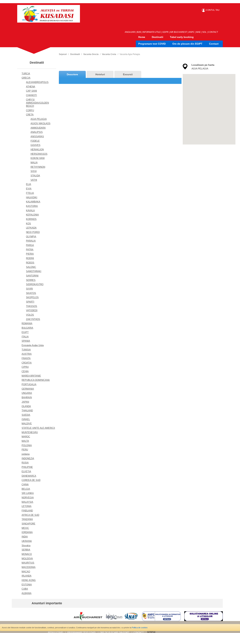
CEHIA (25, 371)
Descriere (72, 74)
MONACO (27, 554)
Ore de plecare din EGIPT (187, 43)
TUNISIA (26, 349)
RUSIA (25, 462)
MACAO (26, 571)
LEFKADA (31, 227)
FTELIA (30, 193)
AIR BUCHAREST (178, 32)
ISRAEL (26, 419)
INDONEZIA (28, 458)
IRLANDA (26, 575)
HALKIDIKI (31, 197)
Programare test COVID (152, 43)
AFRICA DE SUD (30, 515)
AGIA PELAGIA (39, 119)
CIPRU (25, 367)
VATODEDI (31, 310)
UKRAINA (27, 541)
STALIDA (35, 175)
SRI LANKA (28, 493)
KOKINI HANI (38, 158)
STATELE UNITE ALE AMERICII (38, 428)
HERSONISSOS (39, 154)
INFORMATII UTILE (151, 32)
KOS (28, 223)
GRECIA (26, 77)
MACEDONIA (28, 567)
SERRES (30, 280)
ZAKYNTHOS (33, 319)
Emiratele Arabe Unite (33, 345)
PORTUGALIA (29, 384)
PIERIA (30, 254)
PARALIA (31, 240)
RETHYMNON (38, 167)
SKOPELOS (32, 297)
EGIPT (25, 332)
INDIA (25, 536)
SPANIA (26, 341)
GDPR (165, 32)
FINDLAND (27, 510)
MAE (198, 32)
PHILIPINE (27, 467)
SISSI (34, 171)
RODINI (30, 258)
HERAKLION (37, 149)
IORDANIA (27, 532)
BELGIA (26, 489)
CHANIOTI (31, 95)
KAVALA (30, 210)
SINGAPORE (28, 523)
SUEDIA (26, 415)
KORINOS (31, 219)
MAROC (26, 436)
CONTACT (213, 32)
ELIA (28, 184)
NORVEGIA (28, 497)
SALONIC (31, 267)
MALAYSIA (27, 502)
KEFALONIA (32, 214)
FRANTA (26, 358)
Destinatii (157, 37)
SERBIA (26, 549)
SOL (204, 32)
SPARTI (30, 301)
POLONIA (27, 445)
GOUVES (35, 145)
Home (141, 37)
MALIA (34, 162)
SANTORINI (32, 275)
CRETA (30, 114)
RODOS (30, 262)
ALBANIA (26, 593)
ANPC (191, 32)
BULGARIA (27, 328)
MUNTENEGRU (30, 432)
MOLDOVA (27, 558)
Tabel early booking (182, 37)
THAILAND (27, 410)
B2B (139, 32)
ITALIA (25, 336)
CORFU (30, 110)
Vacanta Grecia (91, 54)
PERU (25, 449)
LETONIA (26, 506)
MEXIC (25, 528)
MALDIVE (27, 423)
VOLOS (30, 315)
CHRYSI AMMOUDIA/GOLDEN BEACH (37, 102)
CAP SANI (31, 91)
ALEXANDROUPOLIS (37, 82)
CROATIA (27, 362)
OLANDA (26, 406)
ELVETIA (26, 471)
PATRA (29, 249)
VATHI (34, 180)
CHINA (25, 484)
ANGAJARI (130, 32)
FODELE (35, 141)
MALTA (25, 441)
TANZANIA (27, 519)
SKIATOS (31, 293)
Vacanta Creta (109, 54)
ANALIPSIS (37, 132)
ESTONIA (27, 584)
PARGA (30, 245)
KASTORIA (32, 206)
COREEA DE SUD (31, 480)
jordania (26, 454)
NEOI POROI (33, 232)
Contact (214, 43)
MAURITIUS (28, 562)
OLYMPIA (31, 236)
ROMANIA (27, 323)
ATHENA (30, 86)
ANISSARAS (37, 136)
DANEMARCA (29, 476)
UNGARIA (27, 393)
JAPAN (25, 402)
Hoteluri (100, 74)
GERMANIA (28, 389)
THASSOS (31, 306)
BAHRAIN (27, 397)
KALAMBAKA (33, 201)
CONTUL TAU (212, 10)
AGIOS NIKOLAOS (40, 123)
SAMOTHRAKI (33, 271)
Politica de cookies (140, 627)
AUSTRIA (27, 354)
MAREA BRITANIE (31, 375)
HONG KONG (29, 580)
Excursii (128, 74)
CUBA (25, 589)
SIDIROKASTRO (34, 284)
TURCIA (26, 73)
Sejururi (63, 54)
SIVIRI (29, 288)
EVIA (28, 188)
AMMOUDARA (38, 128)
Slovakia (26, 545)
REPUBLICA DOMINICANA (36, 380)
